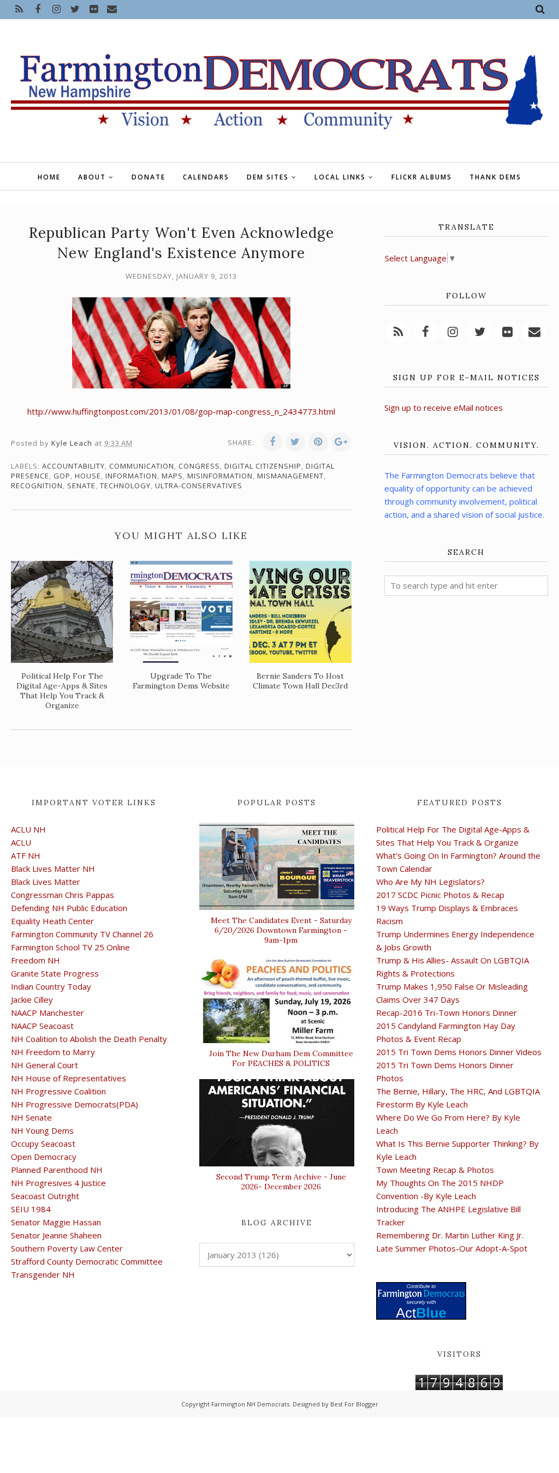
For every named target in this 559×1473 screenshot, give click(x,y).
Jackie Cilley (32, 999)
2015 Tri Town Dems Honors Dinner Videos (459, 1051)
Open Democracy (43, 1156)
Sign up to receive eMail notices (443, 407)
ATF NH (25, 855)
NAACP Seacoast (42, 1025)
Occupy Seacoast (43, 1143)
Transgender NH (43, 1274)
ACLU (21, 842)
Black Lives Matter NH (53, 868)
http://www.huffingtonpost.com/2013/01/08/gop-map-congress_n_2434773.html (181, 411)
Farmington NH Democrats (250, 1404)
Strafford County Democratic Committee (87, 1261)
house (88, 476)
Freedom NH (35, 960)
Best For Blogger (354, 1404)
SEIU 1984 (31, 1208)
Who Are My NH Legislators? (430, 881)
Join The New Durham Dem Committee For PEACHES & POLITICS (281, 1058)
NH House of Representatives (68, 1078)
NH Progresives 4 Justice (58, 1182)
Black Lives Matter (45, 881)
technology (125, 485)
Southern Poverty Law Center (67, 1248)
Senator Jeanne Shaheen (56, 1235)
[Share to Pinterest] (318, 442)
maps (172, 476)
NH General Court (44, 1064)
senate (81, 485)
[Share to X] (295, 442)
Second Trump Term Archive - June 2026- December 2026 (281, 1181)
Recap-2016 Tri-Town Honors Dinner (446, 1012)
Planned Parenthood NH (57, 1169)
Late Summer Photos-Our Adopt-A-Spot (451, 1248)
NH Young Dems (42, 1130)
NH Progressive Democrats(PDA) (74, 1104)
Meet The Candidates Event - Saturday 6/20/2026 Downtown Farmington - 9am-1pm (281, 930)
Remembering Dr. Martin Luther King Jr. (450, 1235)
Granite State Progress (55, 973)
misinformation (220, 476)
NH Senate (31, 1117)
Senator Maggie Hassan (56, 1222)
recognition (37, 485)
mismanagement (290, 476)
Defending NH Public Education (69, 907)
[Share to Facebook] (272, 442)
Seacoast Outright (45, 1195)
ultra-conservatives (198, 485)
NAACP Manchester (47, 1012)
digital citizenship (262, 466)
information (131, 476)
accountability (73, 466)
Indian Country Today (51, 986)
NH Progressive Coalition (58, 1091)
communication (141, 466)
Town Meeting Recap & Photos (435, 1169)
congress (199, 466)
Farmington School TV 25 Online (70, 947)
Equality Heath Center (52, 920)
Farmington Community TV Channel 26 (82, 934)
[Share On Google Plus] (341, 442)
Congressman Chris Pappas (62, 894)
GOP (61, 476)
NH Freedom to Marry (53, 1051)
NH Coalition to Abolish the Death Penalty (89, 1038)
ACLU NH (28, 829)
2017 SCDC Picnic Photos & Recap (440, 894)
